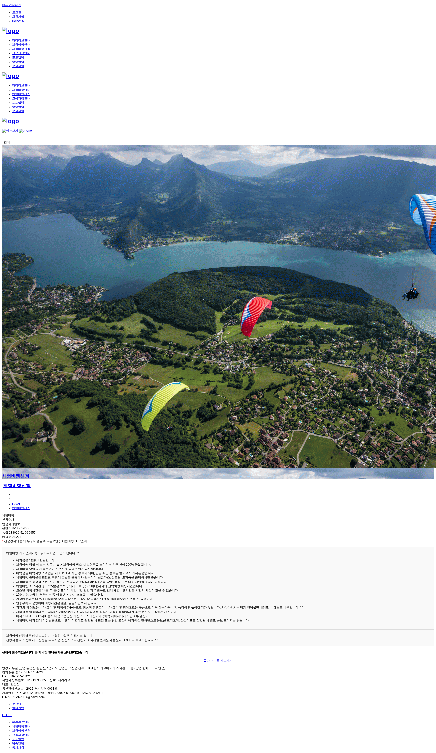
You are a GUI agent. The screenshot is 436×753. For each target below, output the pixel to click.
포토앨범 (18, 57)
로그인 (16, 12)
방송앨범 (18, 62)
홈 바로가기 (224, 660)
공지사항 (18, 66)
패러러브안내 (21, 40)
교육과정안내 (21, 53)
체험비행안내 (21, 44)
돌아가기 (210, 660)
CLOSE (7, 715)
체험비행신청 (21, 49)
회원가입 (18, 16)
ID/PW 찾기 (20, 21)
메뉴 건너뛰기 (11, 5)
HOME (16, 504)
